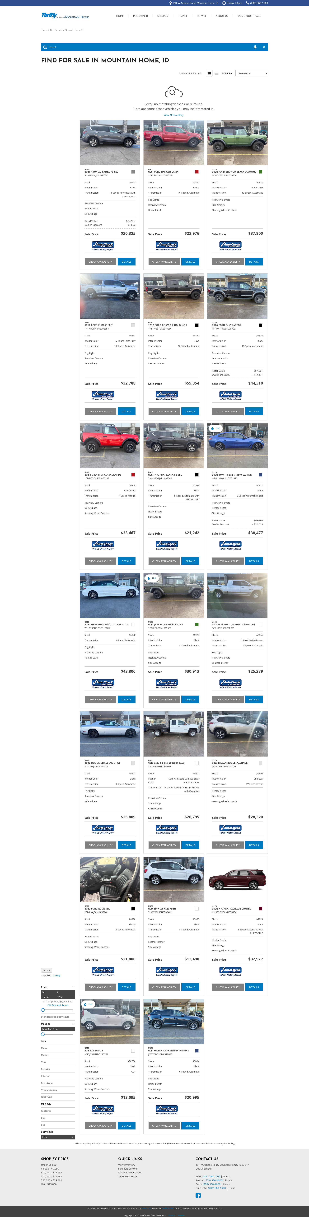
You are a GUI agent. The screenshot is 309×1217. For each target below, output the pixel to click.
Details (126, 261)
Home (120, 15)
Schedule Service (127, 1168)
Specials (162, 15)
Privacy (172, 1215)
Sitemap (181, 1215)
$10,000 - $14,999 (51, 1172)
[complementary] (299, 1207)
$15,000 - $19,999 (51, 1176)
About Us (222, 15)
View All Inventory (174, 114)
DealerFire (146, 1208)
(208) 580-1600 (211, 1176)
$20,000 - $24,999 (51, 1180)
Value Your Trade (249, 15)
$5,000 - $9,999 (50, 1168)
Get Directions (204, 1168)
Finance (182, 15)
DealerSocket (167, 1208)
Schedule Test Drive (129, 1172)
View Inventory (126, 1164)
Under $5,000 (48, 1164)
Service (201, 15)
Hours (226, 1176)
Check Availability (100, 261)
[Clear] (56, 975)
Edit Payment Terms (58, 1005)
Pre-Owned (140, 15)
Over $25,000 (49, 1184)
